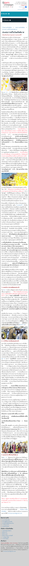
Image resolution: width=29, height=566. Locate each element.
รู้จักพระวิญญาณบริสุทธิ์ (7, 535)
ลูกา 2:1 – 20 (7, 92)
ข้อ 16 (3, 358)
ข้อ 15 (5, 290)
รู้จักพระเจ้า (4, 532)
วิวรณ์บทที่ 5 (19, 205)
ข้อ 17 (5, 457)
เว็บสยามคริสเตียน (7, 27)
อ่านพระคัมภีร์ (5, 538)
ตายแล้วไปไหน (5, 526)
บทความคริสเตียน (20, 27)
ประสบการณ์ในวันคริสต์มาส (9, 29)
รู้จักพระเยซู (4, 534)
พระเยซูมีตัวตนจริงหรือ (7, 521)
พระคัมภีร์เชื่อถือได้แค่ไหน (8, 523)
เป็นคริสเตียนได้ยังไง (6, 530)
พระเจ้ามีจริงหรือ (6, 520)
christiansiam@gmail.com (22, 9)
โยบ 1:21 (22, 429)
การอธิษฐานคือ (5, 537)
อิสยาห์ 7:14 (22, 324)
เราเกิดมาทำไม (5, 524)
